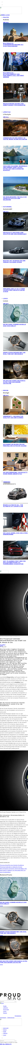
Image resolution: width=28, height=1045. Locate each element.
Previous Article (4, 865)
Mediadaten (18, 1016)
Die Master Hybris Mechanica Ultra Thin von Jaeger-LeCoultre (14, 382)
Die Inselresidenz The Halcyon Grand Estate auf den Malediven (15, 198)
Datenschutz (10, 1017)
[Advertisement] (14, 979)
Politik (6, 17)
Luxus (5, 298)
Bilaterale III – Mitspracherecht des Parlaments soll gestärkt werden (13, 75)
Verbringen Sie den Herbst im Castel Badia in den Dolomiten (15, 138)
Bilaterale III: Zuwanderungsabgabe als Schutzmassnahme (13, 45)
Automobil (7, 206)
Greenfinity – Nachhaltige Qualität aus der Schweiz (13, 417)
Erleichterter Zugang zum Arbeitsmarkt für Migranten (14, 104)
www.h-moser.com (5, 862)
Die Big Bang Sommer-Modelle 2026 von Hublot (14, 325)
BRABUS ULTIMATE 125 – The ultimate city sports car (13, 505)
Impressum (3, 1017)
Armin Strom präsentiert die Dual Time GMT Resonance (14, 353)
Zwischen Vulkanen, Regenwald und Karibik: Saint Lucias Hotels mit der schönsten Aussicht (15, 168)
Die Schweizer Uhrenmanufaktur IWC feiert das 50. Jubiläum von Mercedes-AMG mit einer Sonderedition (13, 870)
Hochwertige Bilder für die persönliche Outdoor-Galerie (15, 445)
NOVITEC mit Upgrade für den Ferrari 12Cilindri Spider (14, 261)
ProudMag (2, 644)
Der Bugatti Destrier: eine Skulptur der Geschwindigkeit (15, 233)
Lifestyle (6, 112)
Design (5, 390)
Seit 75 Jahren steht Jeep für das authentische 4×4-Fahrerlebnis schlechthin (14, 562)
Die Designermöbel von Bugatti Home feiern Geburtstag (15, 473)
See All (6, 22)
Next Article (3, 868)
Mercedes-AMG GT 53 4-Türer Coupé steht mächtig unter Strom (14, 290)
